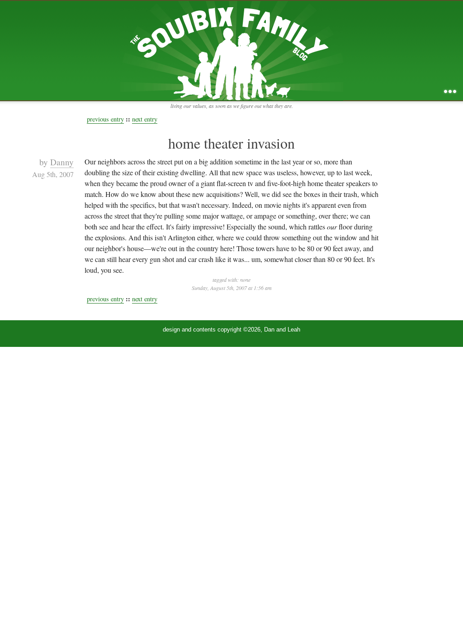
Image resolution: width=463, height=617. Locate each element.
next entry (144, 119)
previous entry (105, 119)
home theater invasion (231, 143)
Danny (62, 162)
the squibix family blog (231, 50)
